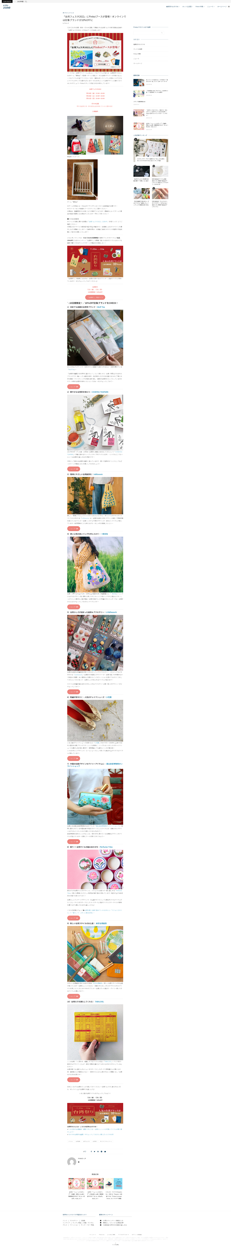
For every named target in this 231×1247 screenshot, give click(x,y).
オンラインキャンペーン (106, 1141)
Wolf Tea (71, 369)
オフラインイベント (68, 13)
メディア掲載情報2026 (139, 101)
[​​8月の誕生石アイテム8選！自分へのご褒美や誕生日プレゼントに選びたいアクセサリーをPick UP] (160, 171)
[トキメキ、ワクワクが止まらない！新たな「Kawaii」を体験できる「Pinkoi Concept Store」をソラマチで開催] (113, 1183)
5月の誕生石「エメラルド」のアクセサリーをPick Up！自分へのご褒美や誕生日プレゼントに (160, 204)
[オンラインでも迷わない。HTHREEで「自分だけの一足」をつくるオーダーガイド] (138, 82)
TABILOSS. (99, 1001)
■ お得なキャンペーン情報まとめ (111, 1220)
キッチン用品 (77, 1223)
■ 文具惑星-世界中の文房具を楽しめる (113, 1225)
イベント (70, 1141)
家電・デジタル (88, 1223)
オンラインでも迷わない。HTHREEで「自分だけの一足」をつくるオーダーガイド (157, 80)
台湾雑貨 (78, 1141)
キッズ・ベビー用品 (87, 1225)
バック (65, 1220)
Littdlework (111, 612)
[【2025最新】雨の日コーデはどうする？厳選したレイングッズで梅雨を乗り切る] (141, 193)
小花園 (97, 743)
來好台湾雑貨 (97, 983)
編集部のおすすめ (172, 6)
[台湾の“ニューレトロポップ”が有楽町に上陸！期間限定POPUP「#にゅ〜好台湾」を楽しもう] (95, 1183)
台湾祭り (95, 1141)
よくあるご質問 (111, 1234)
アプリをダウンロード (123, 1234)
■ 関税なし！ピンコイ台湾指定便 (111, 1223)
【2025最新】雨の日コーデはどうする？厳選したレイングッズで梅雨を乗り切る (141, 203)
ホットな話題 (187, 6)
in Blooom (85, 518)
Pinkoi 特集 (199, 6)
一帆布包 (113, 594)
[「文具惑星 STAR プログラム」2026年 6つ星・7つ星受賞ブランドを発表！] (138, 93)
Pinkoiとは (101, 1234)
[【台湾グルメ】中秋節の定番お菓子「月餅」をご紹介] (141, 171)
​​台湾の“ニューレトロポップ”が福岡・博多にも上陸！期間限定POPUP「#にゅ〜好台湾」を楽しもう (157, 125)
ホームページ (222, 6)
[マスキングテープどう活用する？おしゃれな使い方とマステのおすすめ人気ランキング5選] (150, 150)
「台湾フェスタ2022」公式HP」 (98, 221)
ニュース (210, 6)
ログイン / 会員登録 (137, 1234)
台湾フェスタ (86, 1141)
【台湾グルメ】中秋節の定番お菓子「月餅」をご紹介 (141, 180)
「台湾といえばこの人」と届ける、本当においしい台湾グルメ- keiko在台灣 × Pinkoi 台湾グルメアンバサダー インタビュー (156, 112)
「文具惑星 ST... (22, 1)
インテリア (66, 1223)
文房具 (83, 1220)
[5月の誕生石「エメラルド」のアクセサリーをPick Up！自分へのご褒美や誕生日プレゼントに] (160, 193)
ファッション (74, 1225)
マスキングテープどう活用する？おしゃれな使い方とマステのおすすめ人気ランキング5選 (151, 160)
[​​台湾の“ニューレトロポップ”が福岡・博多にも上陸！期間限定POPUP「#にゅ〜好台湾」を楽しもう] (76, 1183)
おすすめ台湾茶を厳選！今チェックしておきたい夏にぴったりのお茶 (91, 1134)
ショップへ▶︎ (73, 387)
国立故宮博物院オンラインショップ (107, 826)
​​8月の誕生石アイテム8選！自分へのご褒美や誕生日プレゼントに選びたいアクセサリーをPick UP (160, 181)
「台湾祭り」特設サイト (95, 297)
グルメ (65, 1225)
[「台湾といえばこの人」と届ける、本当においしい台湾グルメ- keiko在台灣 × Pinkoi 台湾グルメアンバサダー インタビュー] (138, 112)
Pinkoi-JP (66, 23)
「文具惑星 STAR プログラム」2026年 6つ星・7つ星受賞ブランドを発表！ (157, 91)
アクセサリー (74, 1220)
